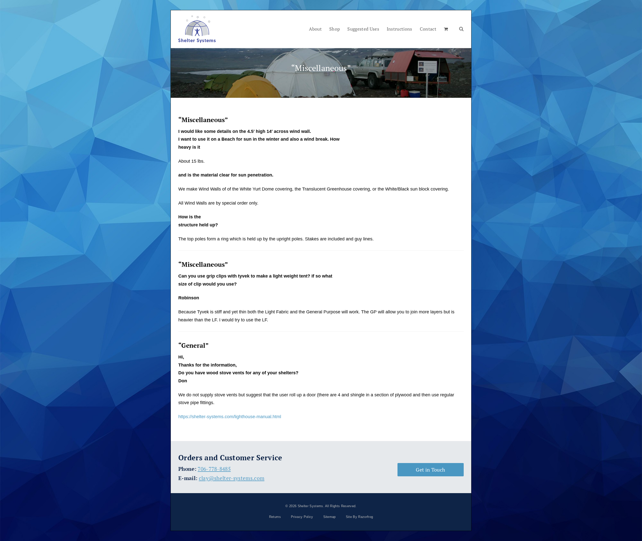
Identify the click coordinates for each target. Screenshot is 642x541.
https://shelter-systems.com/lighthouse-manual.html (229, 416)
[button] (446, 29)
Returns (275, 517)
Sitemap (329, 517)
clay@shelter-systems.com (232, 478)
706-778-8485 (214, 468)
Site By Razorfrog (359, 517)
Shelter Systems (310, 506)
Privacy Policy (302, 517)
